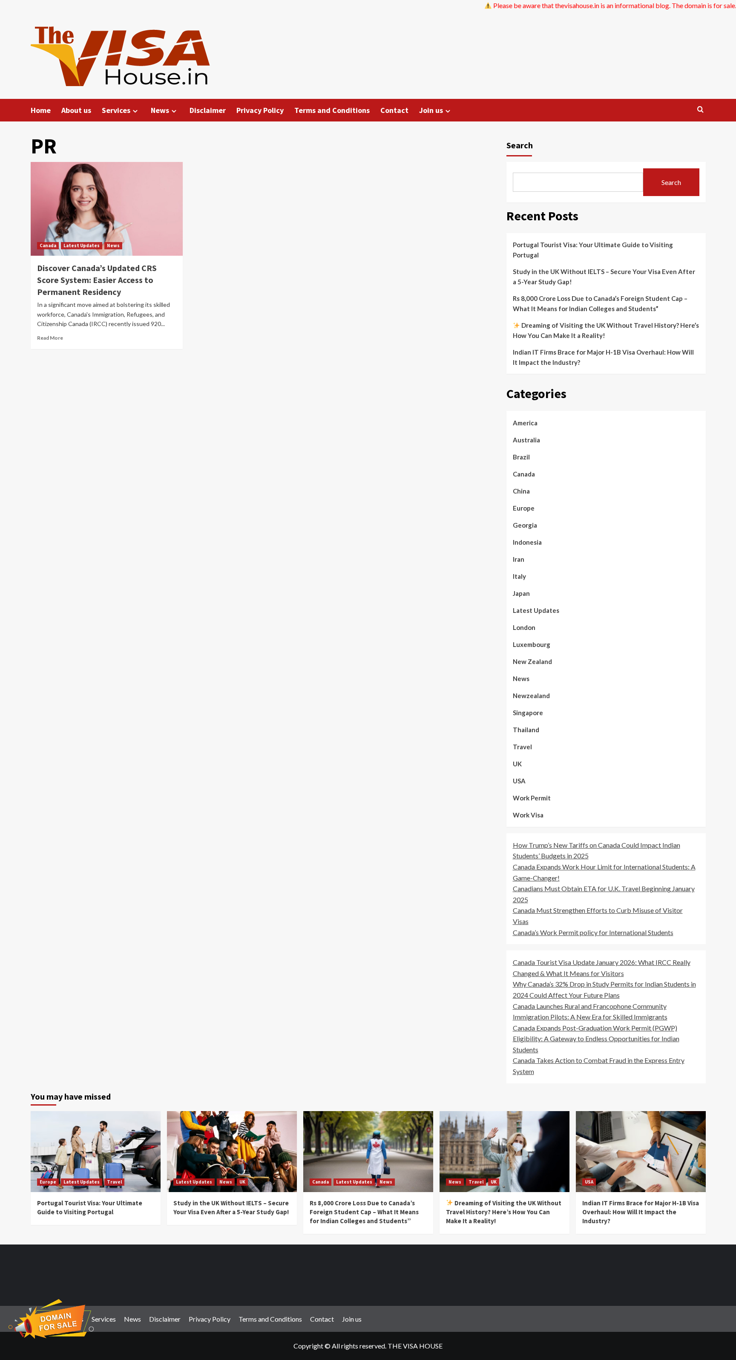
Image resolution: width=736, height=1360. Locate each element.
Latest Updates (81, 245)
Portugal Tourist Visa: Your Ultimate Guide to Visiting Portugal (593, 250)
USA (519, 781)
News (160, 110)
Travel (522, 747)
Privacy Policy (260, 110)
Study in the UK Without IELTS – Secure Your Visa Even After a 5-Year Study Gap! (604, 277)
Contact (394, 110)
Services (116, 110)
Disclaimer (208, 110)
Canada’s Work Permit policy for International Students (593, 932)
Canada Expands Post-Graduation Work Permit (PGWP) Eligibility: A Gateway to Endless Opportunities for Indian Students (596, 1039)
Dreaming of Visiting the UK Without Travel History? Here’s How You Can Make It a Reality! (606, 330)
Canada (48, 245)
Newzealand (531, 695)
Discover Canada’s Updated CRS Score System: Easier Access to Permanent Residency (97, 280)
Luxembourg (531, 644)
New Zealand (532, 661)
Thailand (526, 729)
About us (76, 110)
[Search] (700, 109)
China (521, 491)
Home (41, 110)
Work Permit (532, 798)
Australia (526, 440)
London (524, 627)
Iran (518, 559)
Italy (519, 576)
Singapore (528, 712)
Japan (521, 593)
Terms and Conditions (332, 110)
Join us (431, 110)
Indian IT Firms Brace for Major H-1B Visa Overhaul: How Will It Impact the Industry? (603, 357)
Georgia (525, 525)
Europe (524, 508)
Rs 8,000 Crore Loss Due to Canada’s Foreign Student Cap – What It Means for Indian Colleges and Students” (600, 303)
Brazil (521, 457)
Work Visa (528, 815)
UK (517, 764)
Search (519, 145)
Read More (50, 338)
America (525, 423)
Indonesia (527, 542)
